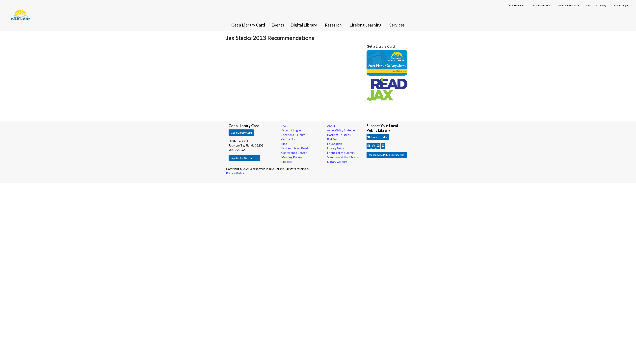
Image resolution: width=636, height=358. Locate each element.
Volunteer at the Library (342, 157)
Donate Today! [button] (379, 136)
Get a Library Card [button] (241, 132)
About (331, 126)
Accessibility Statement (342, 130)
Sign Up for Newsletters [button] (244, 157)
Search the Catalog (596, 5)
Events (278, 25)
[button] (369, 146)
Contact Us (288, 139)
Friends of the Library (341, 152)
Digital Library (304, 25)
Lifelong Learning (365, 25)
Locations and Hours (541, 5)
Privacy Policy (235, 173)
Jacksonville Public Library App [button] (386, 154)
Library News (335, 148)
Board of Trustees (339, 135)
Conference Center (294, 152)
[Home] (19, 10)
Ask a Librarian (516, 5)
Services (397, 25)
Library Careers (337, 161)
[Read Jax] (387, 89)
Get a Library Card (248, 25)
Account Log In (621, 5)
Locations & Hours (293, 135)
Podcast (286, 161)
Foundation (334, 144)
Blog (284, 144)
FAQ (284, 126)
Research (333, 25)
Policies (332, 139)
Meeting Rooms (291, 157)
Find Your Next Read (569, 5)
